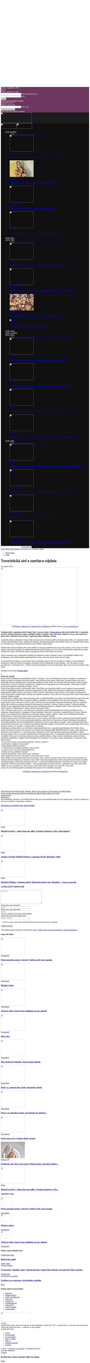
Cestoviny (18, 242)
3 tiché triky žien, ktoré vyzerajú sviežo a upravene (33, 182)
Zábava (53, 337)
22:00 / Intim (9, 441)
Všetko (12, 134)
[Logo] (9, 128)
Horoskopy (31, 443)
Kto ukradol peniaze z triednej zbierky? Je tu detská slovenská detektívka (43, 436)
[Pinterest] (20, 781)
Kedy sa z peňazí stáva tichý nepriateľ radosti (21, 1087)
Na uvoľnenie (10, 1335)
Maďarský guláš (8, 1259)
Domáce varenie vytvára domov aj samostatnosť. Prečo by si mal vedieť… (43, 290)
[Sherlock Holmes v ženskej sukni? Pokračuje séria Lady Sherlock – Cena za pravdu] (22, 405)
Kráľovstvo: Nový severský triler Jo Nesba (20, 1357)
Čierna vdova (55, 632)
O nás (7, 1333)
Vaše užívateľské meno (29, 94)
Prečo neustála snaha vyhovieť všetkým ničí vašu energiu (26, 960)
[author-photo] (6, 795)
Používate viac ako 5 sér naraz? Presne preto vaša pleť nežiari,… (39, 157)
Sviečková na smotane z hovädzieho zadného (21, 1280)
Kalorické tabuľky (11, 1343)
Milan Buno (5, 797)
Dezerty (24, 242)
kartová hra (64, 771)
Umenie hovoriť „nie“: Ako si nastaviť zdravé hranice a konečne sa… (41, 542)
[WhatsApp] (28, 781)
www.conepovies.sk (71, 626)
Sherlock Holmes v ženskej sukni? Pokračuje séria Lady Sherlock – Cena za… (45, 411)
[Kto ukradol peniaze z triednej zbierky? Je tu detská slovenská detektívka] (22, 430)
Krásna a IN (24, 134)
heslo (23, 96)
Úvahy (48, 337)
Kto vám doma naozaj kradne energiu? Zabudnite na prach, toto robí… (42, 491)
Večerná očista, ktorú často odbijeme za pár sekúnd (24, 1011)
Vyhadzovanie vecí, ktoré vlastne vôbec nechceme (32, 208)
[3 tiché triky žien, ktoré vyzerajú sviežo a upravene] (22, 176)
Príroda (38, 337)
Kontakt (8, 1345)
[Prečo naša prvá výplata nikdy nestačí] (13, 1132)
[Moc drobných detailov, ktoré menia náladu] (13, 1056)
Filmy (24, 337)
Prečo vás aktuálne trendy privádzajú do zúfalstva (23, 1113)
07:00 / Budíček (10, 132)
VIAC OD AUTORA (27, 806)
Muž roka (5, 1036)
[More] (36, 781)
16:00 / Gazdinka (11, 333)
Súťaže (43, 337)
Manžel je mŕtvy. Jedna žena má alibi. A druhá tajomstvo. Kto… (39, 360)
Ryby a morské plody (52, 242)
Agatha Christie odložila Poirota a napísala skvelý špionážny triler (39, 385)
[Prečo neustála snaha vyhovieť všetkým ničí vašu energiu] (13, 954)
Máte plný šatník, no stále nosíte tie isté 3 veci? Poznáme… (36, 233)
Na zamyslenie (10, 1337)
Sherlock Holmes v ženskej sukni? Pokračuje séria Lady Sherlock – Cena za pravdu (38, 882)
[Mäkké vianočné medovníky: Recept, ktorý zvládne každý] (22, 310)
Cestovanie (18, 337)
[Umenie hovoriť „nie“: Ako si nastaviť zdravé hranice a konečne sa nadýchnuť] (22, 536)
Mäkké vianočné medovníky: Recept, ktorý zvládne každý (36, 316)
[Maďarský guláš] (7, 1255)
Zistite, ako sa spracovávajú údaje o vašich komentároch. (57, 930)
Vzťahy (40, 443)
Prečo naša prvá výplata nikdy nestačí (18, 1138)
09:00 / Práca (9, 238)
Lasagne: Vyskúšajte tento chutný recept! (28, 326)
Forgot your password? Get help (12, 101)
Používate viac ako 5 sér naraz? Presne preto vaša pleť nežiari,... (30, 1164)
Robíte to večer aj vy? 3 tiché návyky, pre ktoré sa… (33, 517)
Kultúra (33, 337)
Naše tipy (32, 134)
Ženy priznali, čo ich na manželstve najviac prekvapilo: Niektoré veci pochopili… (46, 466)
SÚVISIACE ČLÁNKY (10, 806)
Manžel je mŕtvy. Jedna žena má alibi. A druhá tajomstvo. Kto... (30, 1189)
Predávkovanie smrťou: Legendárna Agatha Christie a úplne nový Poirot (35, 793)
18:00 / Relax (10, 335)
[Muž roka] (13, 1030)
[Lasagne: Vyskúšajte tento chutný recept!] (13, 320)
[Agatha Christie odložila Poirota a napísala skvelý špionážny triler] (22, 379)
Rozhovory (69, 337)
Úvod (3, 549)
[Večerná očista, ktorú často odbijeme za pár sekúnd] (13, 1005)
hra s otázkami (44, 626)
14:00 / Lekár (10, 331)
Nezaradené (5, 956)
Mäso (29, 242)
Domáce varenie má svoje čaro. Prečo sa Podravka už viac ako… (39, 265)
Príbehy (38, 134)
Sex (36, 443)
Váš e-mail (25, 107)
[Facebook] (4, 781)
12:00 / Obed (9, 240)
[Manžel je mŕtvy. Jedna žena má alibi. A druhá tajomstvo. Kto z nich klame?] (22, 354)
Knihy (28, 337)
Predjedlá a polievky (38, 242)
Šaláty (62, 242)
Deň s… (17, 134)
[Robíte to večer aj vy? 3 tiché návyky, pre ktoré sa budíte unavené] (22, 511)
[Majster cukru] (13, 979)
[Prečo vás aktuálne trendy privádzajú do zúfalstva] (13, 1107)
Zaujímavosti (60, 337)
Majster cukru (7, 985)
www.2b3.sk (20, 1349)
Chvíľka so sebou (21, 443)
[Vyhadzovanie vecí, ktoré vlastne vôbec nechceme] (22, 202)
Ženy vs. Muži (48, 443)
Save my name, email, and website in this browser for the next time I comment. (30, 922)
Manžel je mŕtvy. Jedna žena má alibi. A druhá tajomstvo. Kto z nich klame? (35, 831)
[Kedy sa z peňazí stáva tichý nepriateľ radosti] (13, 1081)
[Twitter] (12, 781)
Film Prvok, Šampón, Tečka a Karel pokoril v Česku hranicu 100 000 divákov (43, 791)
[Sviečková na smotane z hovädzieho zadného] (9, 1276)
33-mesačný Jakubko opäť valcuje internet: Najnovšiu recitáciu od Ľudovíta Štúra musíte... (42, 1270)
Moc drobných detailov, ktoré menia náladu (20, 1062)
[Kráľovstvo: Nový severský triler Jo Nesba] (4, 1353)
